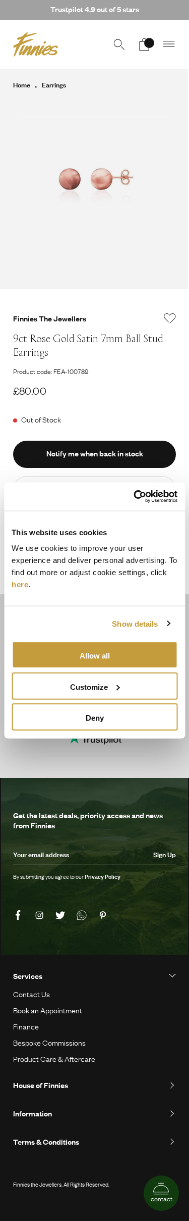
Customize (89, 686)
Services (27, 975)
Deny (95, 718)
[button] (169, 44)
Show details (135, 623)
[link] (19, 915)
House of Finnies (40, 1085)
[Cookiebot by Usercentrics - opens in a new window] (134, 496)
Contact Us (31, 994)
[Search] (118, 44)
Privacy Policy (102, 876)
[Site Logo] (35, 44)
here (20, 584)
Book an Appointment (47, 1010)
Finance (26, 1026)
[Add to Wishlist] (170, 318)
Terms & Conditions (46, 1141)
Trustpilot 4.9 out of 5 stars (94, 9)
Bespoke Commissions (49, 1042)
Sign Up (164, 855)
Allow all (95, 655)
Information (32, 1113)
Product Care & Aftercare (54, 1058)
